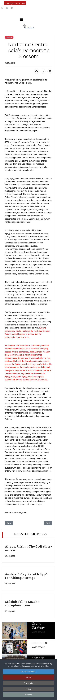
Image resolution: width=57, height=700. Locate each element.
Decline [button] (28, 677)
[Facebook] (2, 8)
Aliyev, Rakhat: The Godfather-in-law (28, 548)
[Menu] (21, 19)
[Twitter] (7, 8)
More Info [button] (28, 694)
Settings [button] (28, 689)
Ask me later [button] (28, 683)
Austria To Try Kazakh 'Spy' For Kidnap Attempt (26, 576)
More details (38, 632)
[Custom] (12, 8)
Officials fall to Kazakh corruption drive (22, 603)
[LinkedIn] (49, 71)
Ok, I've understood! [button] (28, 671)
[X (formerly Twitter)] (43, 71)
